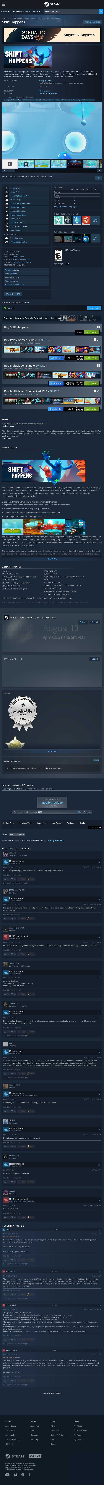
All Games (6, 19)
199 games (12, 1006)
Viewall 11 (95, 238)
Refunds (54, 1444)
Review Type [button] (8, 823)
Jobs (32, 1431)
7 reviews (12, 1087)
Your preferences (47, 789)
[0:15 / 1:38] (52, 130)
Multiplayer (63, 100)
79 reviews (23, 855)
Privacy (53, 1426)
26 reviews (12, 893)
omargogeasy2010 (16, 928)
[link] (74, 358)
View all (96, 760)
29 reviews (12, 1046)
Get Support (78, 1435)
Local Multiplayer (52, 100)
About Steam (10, 1426)
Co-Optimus (6, 438)
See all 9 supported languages (65, 207)
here (48, 768)
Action (12, 254)
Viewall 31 (95, 220)
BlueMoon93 (14, 1156)
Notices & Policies (58, 1435)
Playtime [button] (70, 823)
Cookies (54, 1440)
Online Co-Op (15, 100)
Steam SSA (10, 1431)
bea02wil (12, 853)
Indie (89, 100)
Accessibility (56, 1431)
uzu (10, 1043)
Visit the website (11, 270)
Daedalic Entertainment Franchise (36, 19)
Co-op (7, 100)
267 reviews (13, 1123)
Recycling (34, 1440)
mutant (12, 1191)
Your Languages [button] (16, 835)
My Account (78, 1440)
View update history (12, 274)
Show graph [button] (93, 827)
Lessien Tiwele (15, 1085)
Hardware (34, 1435)
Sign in (4, 177)
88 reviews (23, 1006)
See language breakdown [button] (12, 789)
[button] (5, 11)
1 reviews (12, 930)
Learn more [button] (94, 308)
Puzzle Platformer (39, 100)
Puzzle (71, 100)
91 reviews (12, 1158)
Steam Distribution (12, 1440)
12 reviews (12, 1194)
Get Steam (78, 1426)
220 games (12, 855)
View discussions (11, 281)
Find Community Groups (14, 285)
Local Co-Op (26, 100)
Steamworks (10, 1435)
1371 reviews (25, 966)
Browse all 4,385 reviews (52, 1393)
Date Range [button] (56, 823)
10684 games (13, 966)
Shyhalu (12, 1120)
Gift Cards (9, 1444)
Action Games (17, 19)
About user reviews (32, 789)
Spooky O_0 (14, 963)
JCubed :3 (13, 1003)
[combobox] (71, 11)
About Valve (35, 1426)
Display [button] (83, 823)
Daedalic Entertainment (48, 93)
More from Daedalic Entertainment (33, 617)
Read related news (12, 277)
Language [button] (41, 823)
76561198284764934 (17, 890)
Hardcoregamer (8, 426)
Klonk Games (44, 91)
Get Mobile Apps (80, 1431)
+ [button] (93, 100)
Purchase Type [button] (25, 823)
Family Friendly (81, 100)
